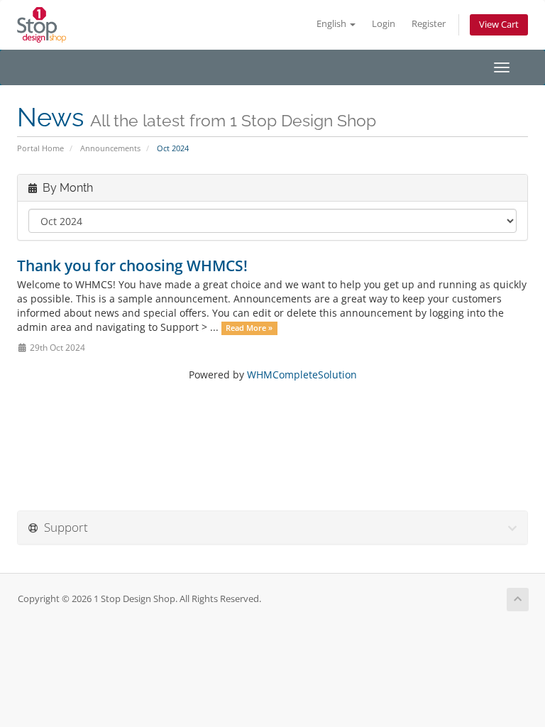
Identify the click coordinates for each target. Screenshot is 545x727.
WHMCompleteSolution (302, 374)
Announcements (110, 148)
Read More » (249, 328)
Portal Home (40, 148)
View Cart (499, 24)
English (332, 24)
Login (383, 24)
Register (429, 24)
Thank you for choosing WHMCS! (132, 265)
